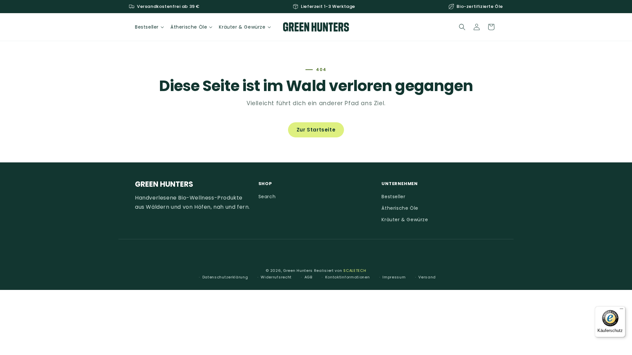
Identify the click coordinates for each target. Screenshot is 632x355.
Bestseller (393, 196)
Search (267, 196)
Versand (427, 277)
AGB (308, 277)
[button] (149, 27)
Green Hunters (298, 270)
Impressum (394, 277)
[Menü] (621, 310)
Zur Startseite (316, 129)
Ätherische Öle (400, 208)
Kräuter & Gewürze (405, 220)
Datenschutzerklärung (225, 277)
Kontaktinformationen (347, 277)
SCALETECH (354, 270)
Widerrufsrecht (276, 277)
